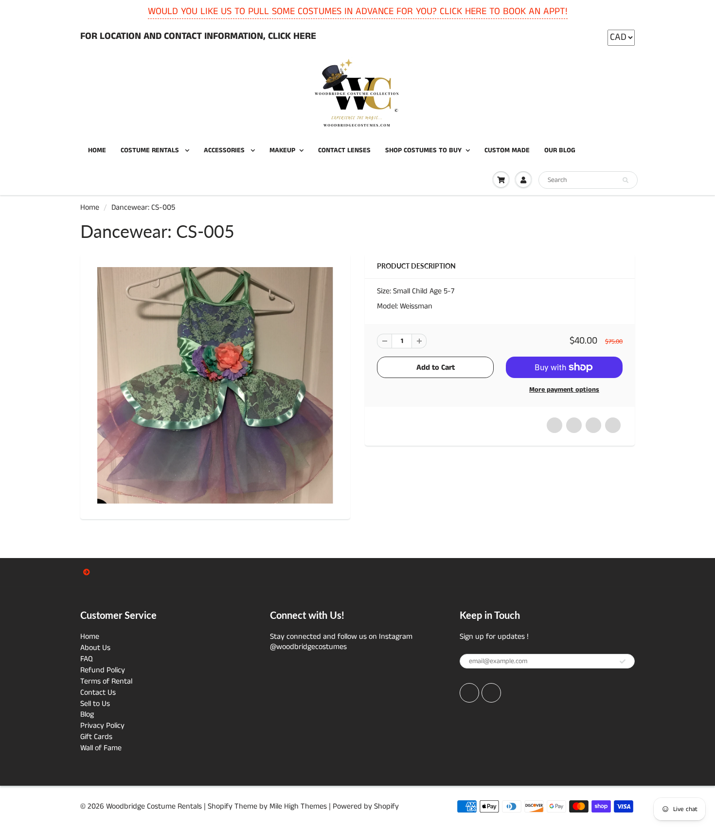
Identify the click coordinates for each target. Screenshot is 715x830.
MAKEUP (282, 150)
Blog (87, 714)
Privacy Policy (102, 725)
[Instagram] (491, 693)
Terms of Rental (106, 681)
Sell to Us (95, 703)
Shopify (220, 806)
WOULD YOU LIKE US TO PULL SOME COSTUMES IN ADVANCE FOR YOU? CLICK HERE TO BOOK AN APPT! (358, 11)
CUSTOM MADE (507, 150)
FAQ (86, 659)
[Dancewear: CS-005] (215, 385)
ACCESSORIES (225, 150)
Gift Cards (96, 736)
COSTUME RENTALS (151, 150)
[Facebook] (469, 693)
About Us (95, 647)
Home (89, 207)
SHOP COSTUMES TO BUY (423, 150)
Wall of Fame (101, 748)
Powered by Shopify (366, 806)
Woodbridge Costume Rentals (154, 806)
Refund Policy (102, 670)
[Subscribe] (622, 661)
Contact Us (98, 692)
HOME (97, 150)
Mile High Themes (298, 806)
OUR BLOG (559, 150)
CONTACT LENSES (344, 150)
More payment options (564, 390)
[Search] (625, 180)
